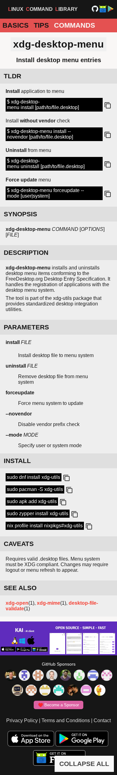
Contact (102, 720)
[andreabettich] (65, 676)
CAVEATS (19, 543)
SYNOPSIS (20, 214)
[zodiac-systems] (24, 676)
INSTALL (17, 460)
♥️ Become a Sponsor (58, 705)
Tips (41, 25)
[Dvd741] (79, 676)
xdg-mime (48, 603)
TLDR (12, 76)
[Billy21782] (86, 691)
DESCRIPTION (26, 252)
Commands (74, 25)
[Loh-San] (45, 691)
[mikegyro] (10, 676)
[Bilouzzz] (38, 676)
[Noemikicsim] (72, 691)
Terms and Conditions (65, 720)
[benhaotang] (93, 676)
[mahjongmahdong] (106, 676)
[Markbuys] (58, 691)
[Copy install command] (65, 478)
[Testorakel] (51, 676)
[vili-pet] (17, 691)
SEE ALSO (20, 587)
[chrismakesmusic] (31, 691)
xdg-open (17, 603)
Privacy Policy (22, 720)
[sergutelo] (99, 691)
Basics (15, 25)
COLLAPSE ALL (84, 763)
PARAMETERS (26, 327)
